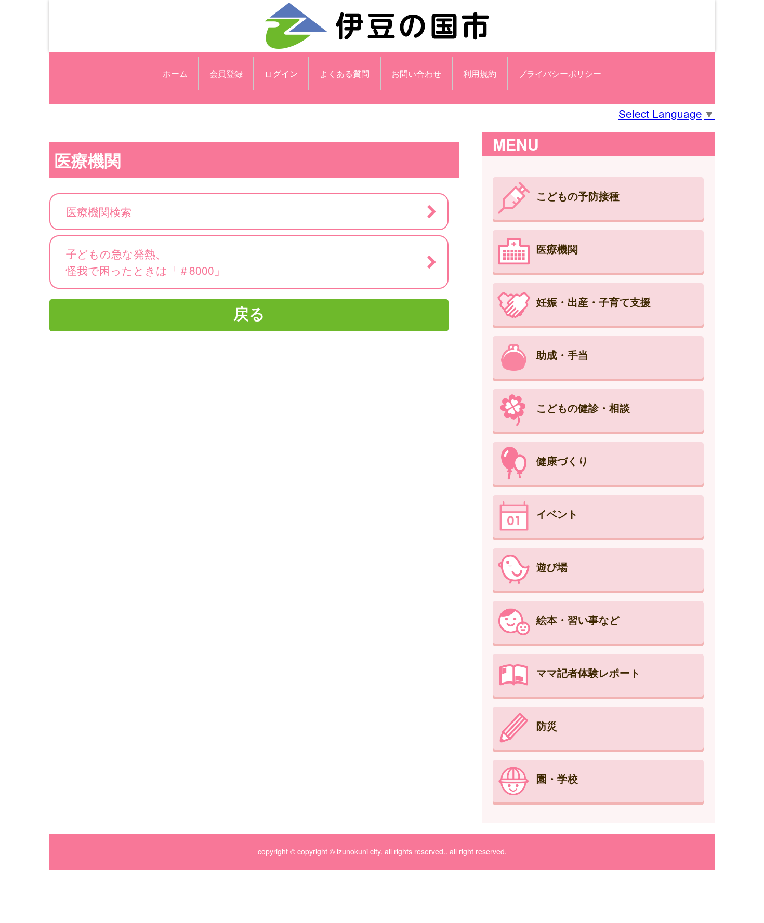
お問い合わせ (416, 73)
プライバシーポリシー (559, 73)
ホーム (175, 73)
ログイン (281, 73)
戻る (249, 313)
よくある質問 (345, 73)
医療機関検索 (98, 211)
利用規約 (479, 73)
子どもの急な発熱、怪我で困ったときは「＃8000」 (145, 261)
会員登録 (226, 73)
